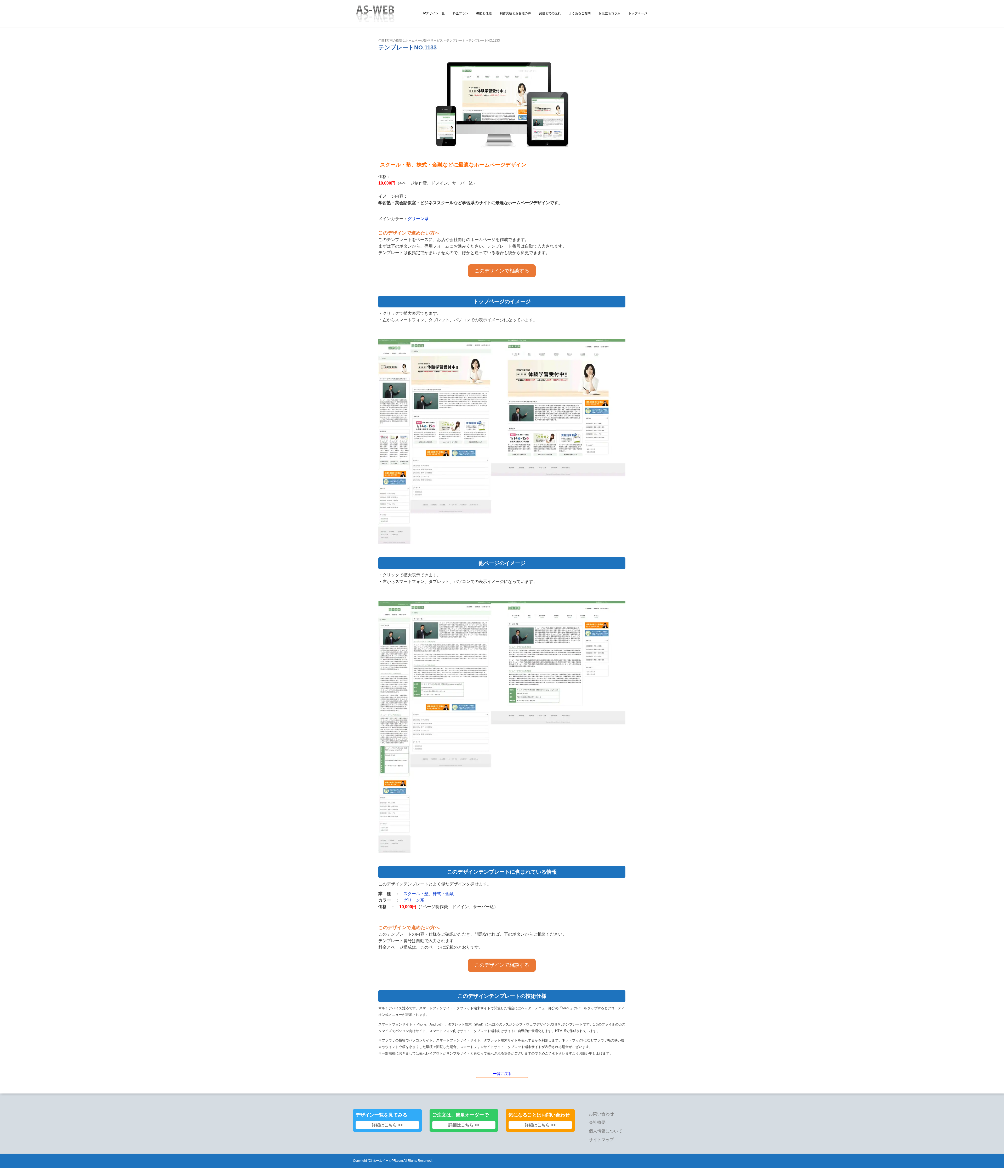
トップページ (637, 13)
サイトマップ (601, 1139)
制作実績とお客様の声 (515, 13)
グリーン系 (418, 218)
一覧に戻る (502, 1074)
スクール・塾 (416, 893)
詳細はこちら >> (387, 1125)
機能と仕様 (484, 13)
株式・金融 (443, 893)
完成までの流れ (550, 13)
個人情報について (605, 1131)
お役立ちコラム (609, 13)
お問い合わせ (601, 1114)
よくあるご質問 (580, 13)
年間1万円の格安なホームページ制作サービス (410, 40)
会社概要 (597, 1122)
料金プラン (460, 13)
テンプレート (455, 40)
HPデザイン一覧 (433, 13)
